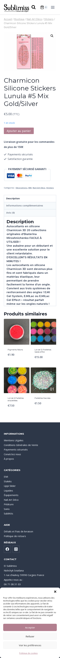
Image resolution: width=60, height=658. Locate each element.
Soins (7, 509)
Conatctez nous (12, 454)
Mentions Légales (13, 440)
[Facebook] (7, 549)
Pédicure (9, 504)
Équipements (11, 495)
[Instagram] (16, 549)
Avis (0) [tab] (10, 212)
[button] (55, 591)
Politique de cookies (28, 653)
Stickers (50, 188)
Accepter (30, 627)
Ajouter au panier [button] (43, 363)
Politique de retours (15, 536)
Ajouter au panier (19, 131)
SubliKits (8, 513)
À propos (9, 458)
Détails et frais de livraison (18, 531)
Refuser (30, 636)
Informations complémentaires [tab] (24, 205)
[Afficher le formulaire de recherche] (34, 7)
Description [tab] (13, 198)
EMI (30, 188)
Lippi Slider (10, 485)
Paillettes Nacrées (42, 398)
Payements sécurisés (16, 449)
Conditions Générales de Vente (21, 445)
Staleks (8, 481)
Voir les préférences (30, 645)
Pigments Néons (15, 349)
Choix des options (16, 360)
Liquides (8, 490)
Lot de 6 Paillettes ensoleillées (16, 399)
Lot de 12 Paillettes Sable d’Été (43, 350)
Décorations (21, 188)
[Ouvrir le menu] (53, 7)
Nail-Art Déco (39, 188)
